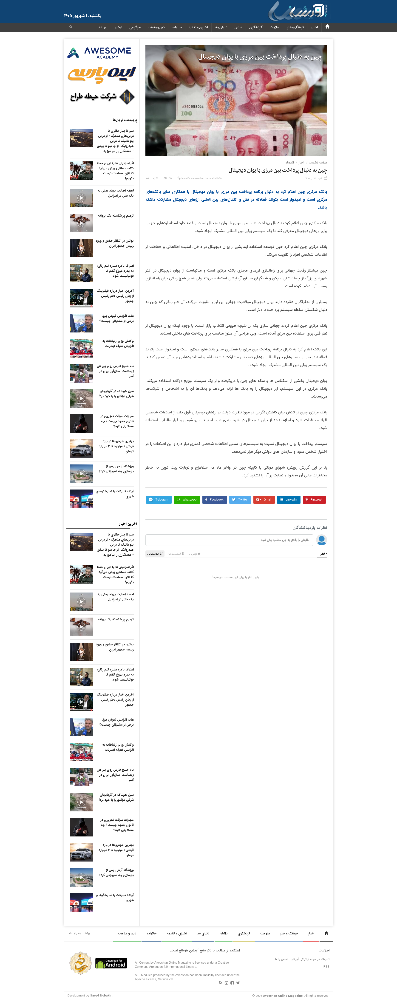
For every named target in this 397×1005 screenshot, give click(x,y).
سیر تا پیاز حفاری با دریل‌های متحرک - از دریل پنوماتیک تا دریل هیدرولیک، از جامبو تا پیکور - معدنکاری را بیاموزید (115, 141)
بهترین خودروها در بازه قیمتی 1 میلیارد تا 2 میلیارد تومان (116, 446)
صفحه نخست (318, 162)
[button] (70, 27)
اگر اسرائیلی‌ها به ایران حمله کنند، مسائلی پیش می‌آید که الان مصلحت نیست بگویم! (115, 171)
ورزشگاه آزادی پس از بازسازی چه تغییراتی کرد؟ (116, 469)
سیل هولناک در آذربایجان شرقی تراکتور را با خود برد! (116, 394)
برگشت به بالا (82, 933)
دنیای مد (221, 27)
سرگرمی (135, 27)
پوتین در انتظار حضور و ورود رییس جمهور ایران (115, 243)
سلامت (274, 27)
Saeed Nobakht (101, 995)
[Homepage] (327, 27)
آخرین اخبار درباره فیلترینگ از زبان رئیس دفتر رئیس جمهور (115, 296)
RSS (326, 966)
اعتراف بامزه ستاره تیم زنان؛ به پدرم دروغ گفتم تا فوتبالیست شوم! (115, 270)
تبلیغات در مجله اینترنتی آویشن (310, 959)
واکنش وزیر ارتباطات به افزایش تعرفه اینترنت (118, 343)
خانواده (177, 27)
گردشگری (256, 27)
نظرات (155, 178)
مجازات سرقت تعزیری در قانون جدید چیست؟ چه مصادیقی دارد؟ (117, 421)
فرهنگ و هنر (295, 27)
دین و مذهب (156, 27)
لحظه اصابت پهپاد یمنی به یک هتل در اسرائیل (115, 193)
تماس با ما (281, 959)
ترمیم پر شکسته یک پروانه (116, 215)
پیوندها (103, 27)
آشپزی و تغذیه (198, 27)
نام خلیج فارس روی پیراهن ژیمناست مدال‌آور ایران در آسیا (115, 371)
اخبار (314, 27)
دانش (238, 27)
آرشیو (118, 27)
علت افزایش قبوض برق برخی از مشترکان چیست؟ (116, 318)
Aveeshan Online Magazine (283, 996)
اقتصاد (290, 162)
